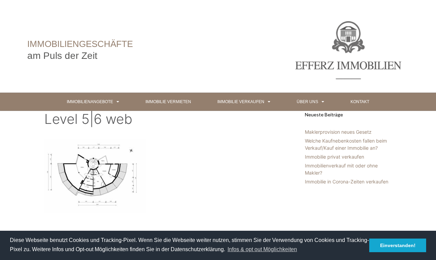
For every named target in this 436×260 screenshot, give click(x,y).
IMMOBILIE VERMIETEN (168, 101)
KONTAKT (360, 101)
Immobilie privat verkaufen (334, 157)
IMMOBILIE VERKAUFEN (240, 101)
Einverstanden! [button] (398, 245)
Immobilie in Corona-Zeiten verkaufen (346, 181)
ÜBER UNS (307, 101)
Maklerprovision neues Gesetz (338, 132)
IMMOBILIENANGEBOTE (90, 101)
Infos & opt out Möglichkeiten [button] (262, 249)
